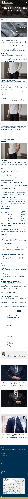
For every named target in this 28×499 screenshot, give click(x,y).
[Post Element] (14, 377)
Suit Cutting (8, 344)
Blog (1, 472)
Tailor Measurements (10, 343)
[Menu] (26, 2)
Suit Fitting (8, 345)
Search (8, 309)
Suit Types (8, 340)
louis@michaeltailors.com (5, 459)
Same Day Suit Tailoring (10, 346)
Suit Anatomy (9, 342)
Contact (2, 473)
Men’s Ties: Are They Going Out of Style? (12, 322)
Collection (2, 470)
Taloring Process (9, 339)
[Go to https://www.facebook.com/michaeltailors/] (1, 463)
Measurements (3, 471)
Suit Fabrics (8, 341)
